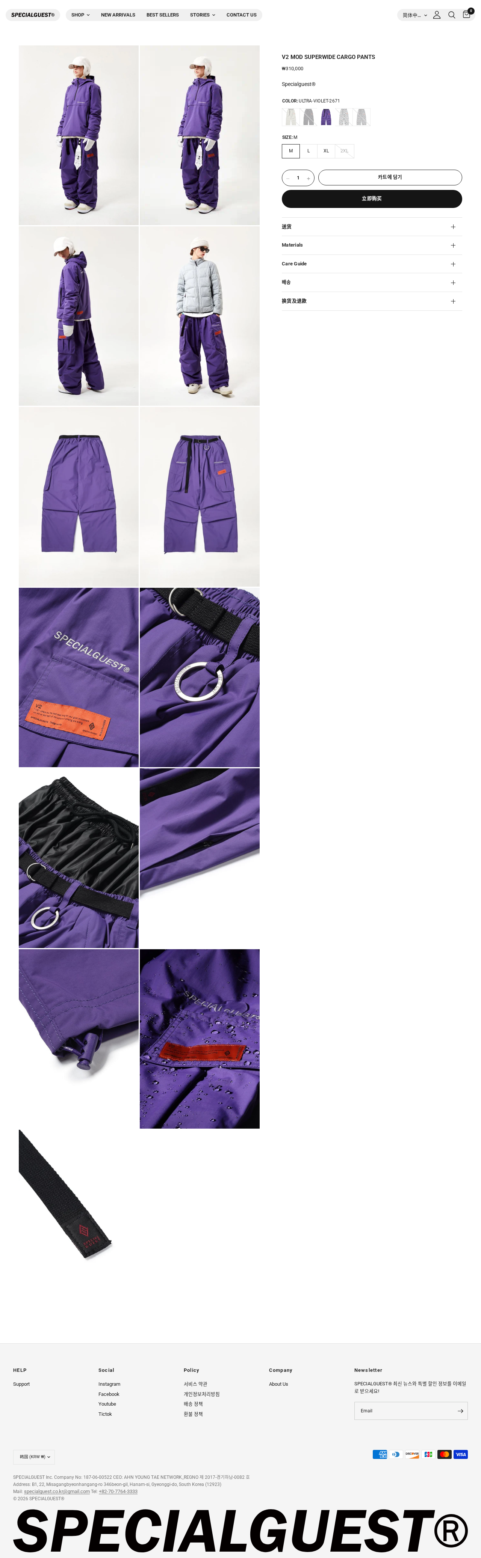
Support (21, 1384)
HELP (20, 1370)
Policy (192, 1370)
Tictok (105, 1414)
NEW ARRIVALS (118, 15)
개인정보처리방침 (202, 1394)
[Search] (452, 15)
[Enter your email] (460, 1411)
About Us (278, 1384)
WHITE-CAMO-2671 (344, 117)
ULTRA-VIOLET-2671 (326, 117)
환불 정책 (193, 1414)
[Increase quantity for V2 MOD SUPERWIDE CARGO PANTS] (308, 178)
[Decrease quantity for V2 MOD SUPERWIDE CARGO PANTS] (287, 178)
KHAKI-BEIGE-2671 (291, 117)
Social (106, 1370)
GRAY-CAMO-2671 (361, 117)
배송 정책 (193, 1404)
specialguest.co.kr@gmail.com (57, 1491)
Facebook (108, 1394)
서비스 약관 (195, 1384)
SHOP (77, 15)
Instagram (109, 1384)
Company (281, 1370)
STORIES (200, 15)
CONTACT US (242, 15)
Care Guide (294, 263)
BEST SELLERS (163, 15)
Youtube (107, 1404)
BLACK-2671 (308, 117)
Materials (292, 245)
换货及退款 (294, 301)
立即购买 (372, 198)
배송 (286, 282)
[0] (464, 15)
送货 (287, 226)
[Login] (437, 15)
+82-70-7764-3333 (118, 1491)
